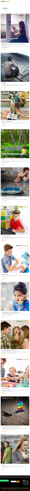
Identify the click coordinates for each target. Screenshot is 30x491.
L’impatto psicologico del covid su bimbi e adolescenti (10, 312)
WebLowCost (15, 489)
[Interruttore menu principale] (28, 1)
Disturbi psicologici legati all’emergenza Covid (9, 350)
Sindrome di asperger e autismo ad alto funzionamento (10, 426)
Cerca (11, 480)
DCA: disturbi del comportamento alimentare (9, 197)
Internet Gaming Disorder (6, 236)
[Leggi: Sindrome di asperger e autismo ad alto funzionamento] (15, 410)
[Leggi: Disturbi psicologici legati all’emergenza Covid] (15, 334)
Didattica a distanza (5, 274)
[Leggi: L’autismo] (15, 143)
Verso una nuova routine (5, 388)
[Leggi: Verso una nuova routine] (15, 372)
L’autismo (3, 159)
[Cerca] (18, 482)
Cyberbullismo (4, 83)
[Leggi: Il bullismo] (15, 449)
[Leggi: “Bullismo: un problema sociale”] (15, 105)
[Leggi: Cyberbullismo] (15, 67)
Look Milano (21, 488)
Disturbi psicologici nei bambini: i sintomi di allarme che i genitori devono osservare (13, 45)
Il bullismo (3, 465)
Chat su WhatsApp (5, 480)
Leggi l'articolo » (4, 49)
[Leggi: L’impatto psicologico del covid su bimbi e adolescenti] (15, 296)
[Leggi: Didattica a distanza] (15, 258)
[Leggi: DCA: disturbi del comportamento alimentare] (15, 181)
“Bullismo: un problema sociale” (7, 121)
